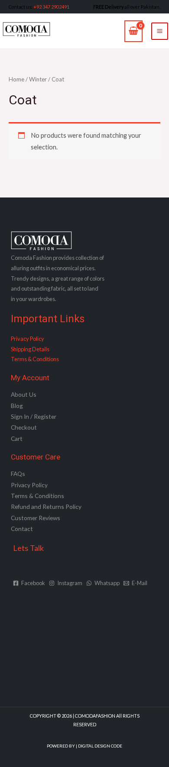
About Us (23, 394)
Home (16, 79)
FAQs (18, 473)
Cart (17, 438)
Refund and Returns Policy (46, 506)
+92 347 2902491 (51, 7)
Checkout (24, 427)
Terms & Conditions (35, 359)
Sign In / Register (33, 416)
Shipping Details (30, 349)
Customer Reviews (35, 517)
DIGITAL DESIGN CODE (100, 745)
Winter (38, 79)
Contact (22, 528)
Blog (17, 405)
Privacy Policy (27, 338)
